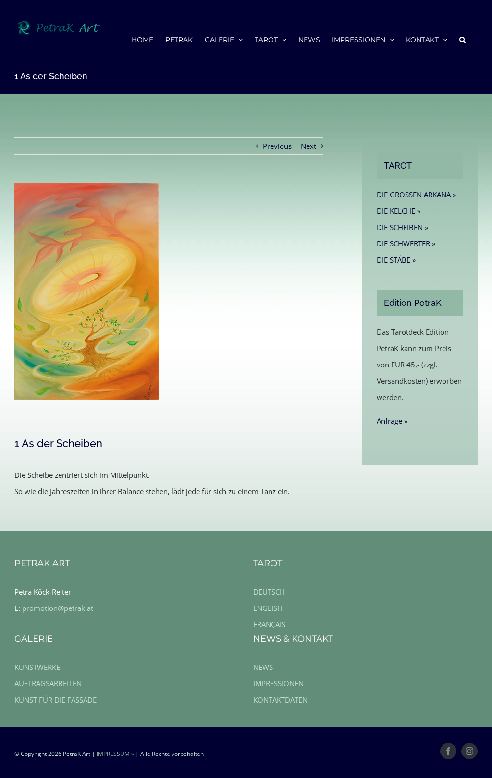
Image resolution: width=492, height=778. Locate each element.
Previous (277, 146)
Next (308, 146)
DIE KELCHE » (398, 211)
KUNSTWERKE (37, 667)
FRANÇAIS (269, 624)
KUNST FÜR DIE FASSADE (55, 700)
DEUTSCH (269, 591)
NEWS (263, 667)
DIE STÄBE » (396, 260)
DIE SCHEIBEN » (402, 227)
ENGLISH (268, 608)
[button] (462, 39)
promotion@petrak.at (57, 608)
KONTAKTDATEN (280, 700)
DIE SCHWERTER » (406, 243)
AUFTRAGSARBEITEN (48, 683)
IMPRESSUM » (115, 754)
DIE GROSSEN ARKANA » (416, 194)
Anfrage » (392, 420)
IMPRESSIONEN (278, 683)
